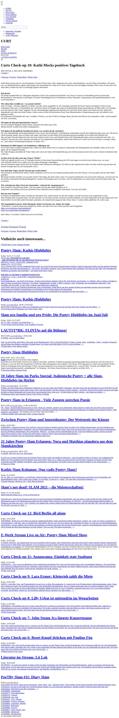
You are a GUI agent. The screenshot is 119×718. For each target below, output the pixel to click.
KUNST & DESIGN (9, 53)
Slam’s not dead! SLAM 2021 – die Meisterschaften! (42, 487)
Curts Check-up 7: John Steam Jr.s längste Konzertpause (46, 618)
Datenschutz (10, 33)
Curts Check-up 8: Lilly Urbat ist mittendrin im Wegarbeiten (49, 598)
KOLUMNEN (11, 15)
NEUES (9, 10)
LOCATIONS (11, 17)
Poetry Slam (32, 77)
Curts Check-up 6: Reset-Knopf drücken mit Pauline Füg (46, 637)
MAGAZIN (10, 13)
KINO (3, 51)
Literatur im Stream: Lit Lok (24, 657)
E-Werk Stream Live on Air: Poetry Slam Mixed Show (44, 535)
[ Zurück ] (4, 73)
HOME (8, 8)
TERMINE (10, 19)
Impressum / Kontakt (13, 31)
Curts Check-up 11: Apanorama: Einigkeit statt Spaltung (46, 557)
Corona (13, 77)
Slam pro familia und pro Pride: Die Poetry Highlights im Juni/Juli (54, 315)
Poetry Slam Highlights (19, 352)
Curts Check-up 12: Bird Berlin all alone (33, 513)
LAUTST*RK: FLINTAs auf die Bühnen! (34, 330)
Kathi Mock (22, 77)
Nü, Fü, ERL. (17, 322)
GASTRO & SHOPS (9, 57)
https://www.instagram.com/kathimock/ (15, 210)
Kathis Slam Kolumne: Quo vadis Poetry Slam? (39, 469)
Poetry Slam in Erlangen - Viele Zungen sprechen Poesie (45, 400)
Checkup (5, 77)
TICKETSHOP (11, 21)
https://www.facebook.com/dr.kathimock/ (16, 208)
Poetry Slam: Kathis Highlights (26, 250)
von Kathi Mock (12, 305)
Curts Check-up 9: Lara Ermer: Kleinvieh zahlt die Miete (47, 576)
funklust (18, 547)
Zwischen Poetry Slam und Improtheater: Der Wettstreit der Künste (55, 419)
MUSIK (4, 49)
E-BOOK (9, 23)
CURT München (12, 35)
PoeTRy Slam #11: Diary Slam (25, 677)
